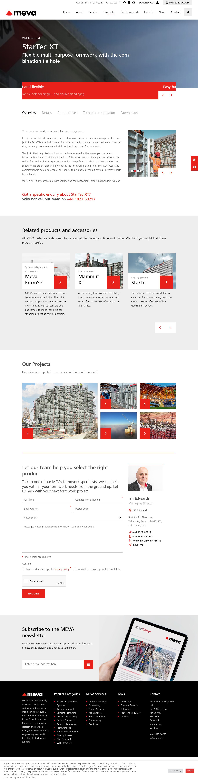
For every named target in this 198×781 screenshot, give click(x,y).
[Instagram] (129, 3)
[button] (162, 95)
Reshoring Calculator (130, 713)
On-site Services (96, 709)
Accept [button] (190, 771)
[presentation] (160, 327)
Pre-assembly (95, 720)
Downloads (126, 702)
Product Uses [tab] (67, 113)
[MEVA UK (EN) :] (21, 13)
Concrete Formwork (66, 724)
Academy (93, 724)
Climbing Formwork (66, 713)
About (79, 12)
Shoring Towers (64, 735)
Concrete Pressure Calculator (129, 707)
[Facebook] (124, 3)
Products (109, 12)
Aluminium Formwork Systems (67, 704)
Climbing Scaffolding (67, 717)
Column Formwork (66, 720)
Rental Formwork (97, 717)
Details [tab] (47, 113)
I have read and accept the (47, 569)
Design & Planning (97, 702)
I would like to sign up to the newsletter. (99, 569)
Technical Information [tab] (99, 113)
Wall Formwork (64, 743)
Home (66, 12)
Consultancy (94, 705)
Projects (148, 12)
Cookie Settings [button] (176, 771)
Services (93, 12)
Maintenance (95, 713)
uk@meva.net (156, 738)
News (162, 12)
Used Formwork (129, 12)
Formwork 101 (64, 728)
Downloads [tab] (129, 113)
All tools (124, 717)
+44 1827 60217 (94, 3)
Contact (175, 12)
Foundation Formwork (67, 732)
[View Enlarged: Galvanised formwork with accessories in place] (152, 153)
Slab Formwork (64, 739)
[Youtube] (133, 3)
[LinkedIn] (120, 3)
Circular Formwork (65, 709)
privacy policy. (62, 569)
